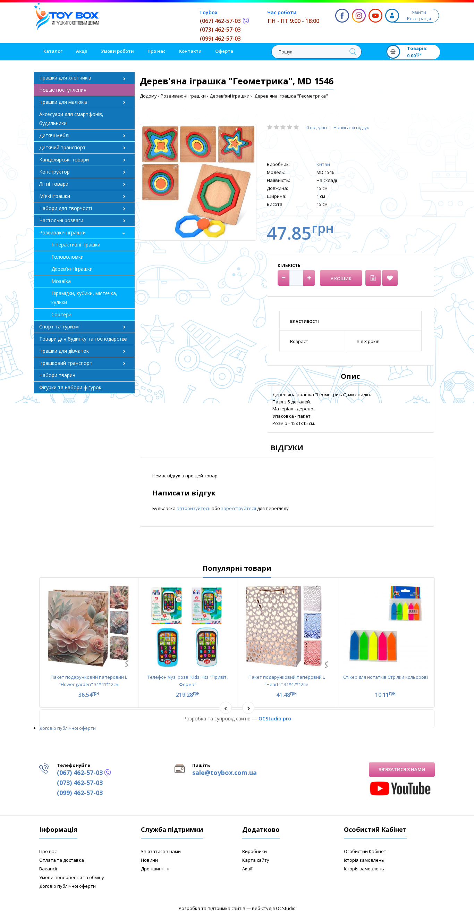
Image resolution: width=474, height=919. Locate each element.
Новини (149, 860)
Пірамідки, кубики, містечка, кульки (84, 298)
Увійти (419, 12)
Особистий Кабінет (365, 851)
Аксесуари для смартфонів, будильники (71, 118)
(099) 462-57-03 (220, 38)
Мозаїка (61, 281)
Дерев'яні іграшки (229, 96)
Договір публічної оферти (67, 728)
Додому (148, 96)
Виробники (254, 851)
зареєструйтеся (239, 508)
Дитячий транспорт (62, 147)
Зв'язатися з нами (402, 769)
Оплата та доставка (61, 860)
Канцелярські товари (64, 159)
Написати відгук (351, 127)
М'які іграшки (54, 196)
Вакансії (48, 869)
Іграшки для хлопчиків (65, 77)
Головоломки (67, 256)
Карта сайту (255, 860)
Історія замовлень (364, 860)
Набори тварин (57, 375)
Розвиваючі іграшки (183, 96)
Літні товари (53, 184)
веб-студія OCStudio (274, 908)
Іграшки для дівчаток (64, 351)
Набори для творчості (65, 208)
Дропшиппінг (155, 869)
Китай (323, 164)
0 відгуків (316, 127)
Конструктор (54, 171)
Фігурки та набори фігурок (70, 387)
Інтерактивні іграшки (75, 244)
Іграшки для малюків (63, 102)
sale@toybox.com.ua (224, 772)
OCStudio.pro (275, 718)
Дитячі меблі (54, 135)
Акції (247, 869)
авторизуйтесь (194, 508)
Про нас (48, 851)
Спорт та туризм (59, 326)
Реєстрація (419, 18)
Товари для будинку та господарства (83, 338)
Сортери (61, 314)
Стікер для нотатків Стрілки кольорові (385, 677)
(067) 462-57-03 (220, 21)
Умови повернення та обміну (71, 877)
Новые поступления (62, 89)
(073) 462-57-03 (220, 29)
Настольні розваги (61, 220)
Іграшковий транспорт (65, 363)
